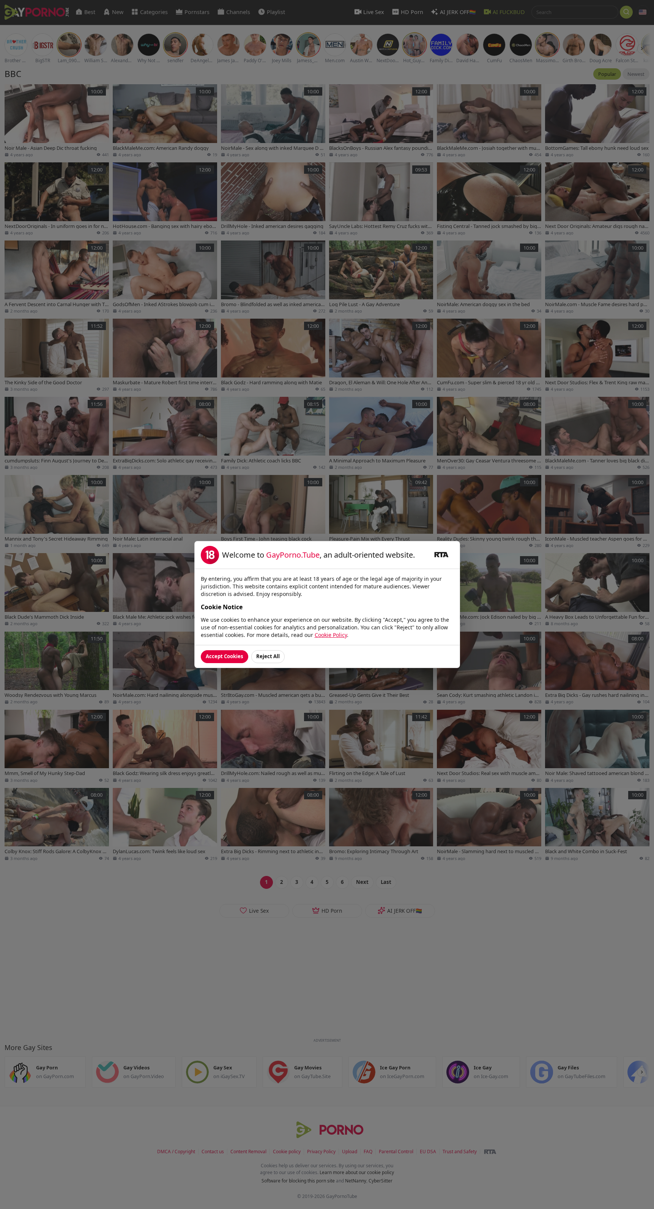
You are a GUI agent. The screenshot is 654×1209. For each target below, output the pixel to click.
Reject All (268, 656)
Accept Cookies (224, 656)
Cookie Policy (331, 634)
